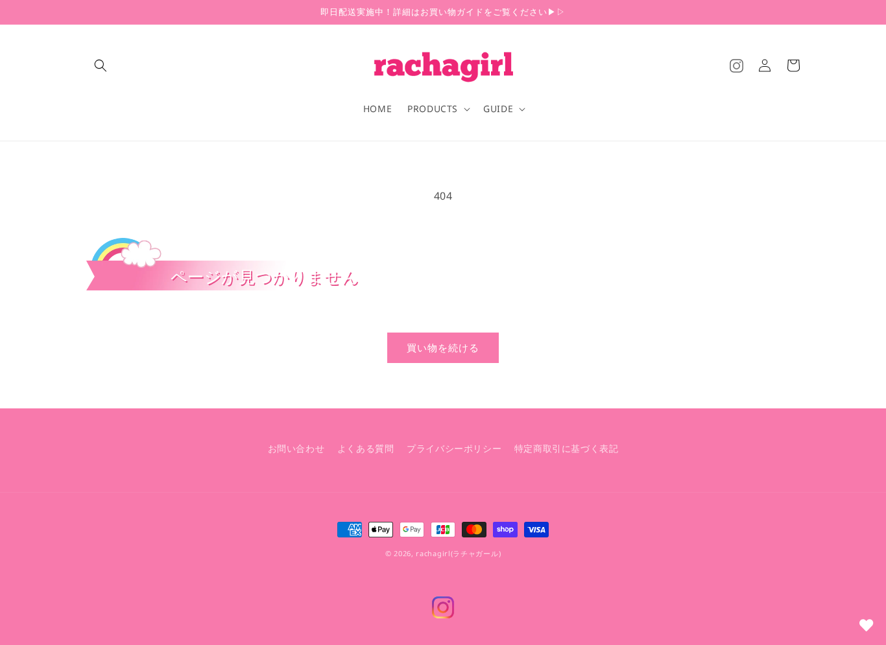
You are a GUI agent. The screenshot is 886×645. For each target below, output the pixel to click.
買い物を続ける (443, 347)
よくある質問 (365, 448)
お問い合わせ (296, 448)
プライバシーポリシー (454, 448)
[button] (100, 65)
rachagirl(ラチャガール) (458, 553)
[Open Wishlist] (867, 626)
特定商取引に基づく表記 (566, 448)
